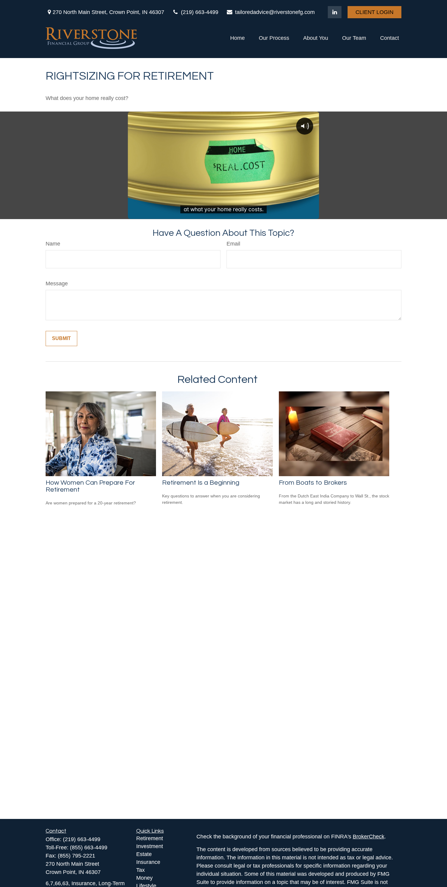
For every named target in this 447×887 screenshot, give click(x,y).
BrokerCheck (368, 837)
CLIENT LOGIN (374, 12)
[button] (237, 38)
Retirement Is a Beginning (200, 482)
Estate (144, 854)
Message (57, 283)
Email (233, 244)
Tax (140, 870)
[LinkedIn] (334, 12)
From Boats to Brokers (313, 482)
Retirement (149, 838)
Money (144, 878)
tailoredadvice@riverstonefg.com (275, 12)
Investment (149, 846)
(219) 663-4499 (199, 12)
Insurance (148, 862)
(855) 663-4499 (88, 847)
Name (53, 244)
